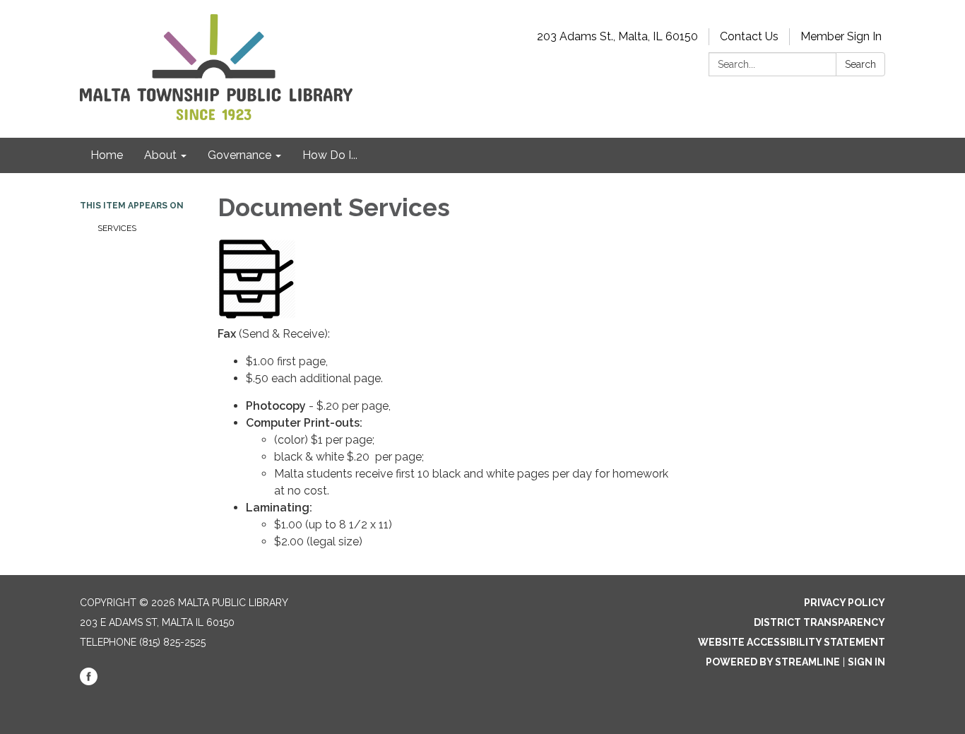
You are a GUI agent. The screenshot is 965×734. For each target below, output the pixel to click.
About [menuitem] (160, 155)
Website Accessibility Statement (791, 642)
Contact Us (749, 36)
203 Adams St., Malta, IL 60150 (617, 36)
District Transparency (819, 622)
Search (860, 64)
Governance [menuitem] (239, 155)
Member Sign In (841, 36)
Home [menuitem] (106, 155)
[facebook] (88, 681)
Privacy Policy (844, 602)
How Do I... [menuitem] (329, 155)
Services (116, 228)
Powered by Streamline (773, 662)
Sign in (866, 662)
